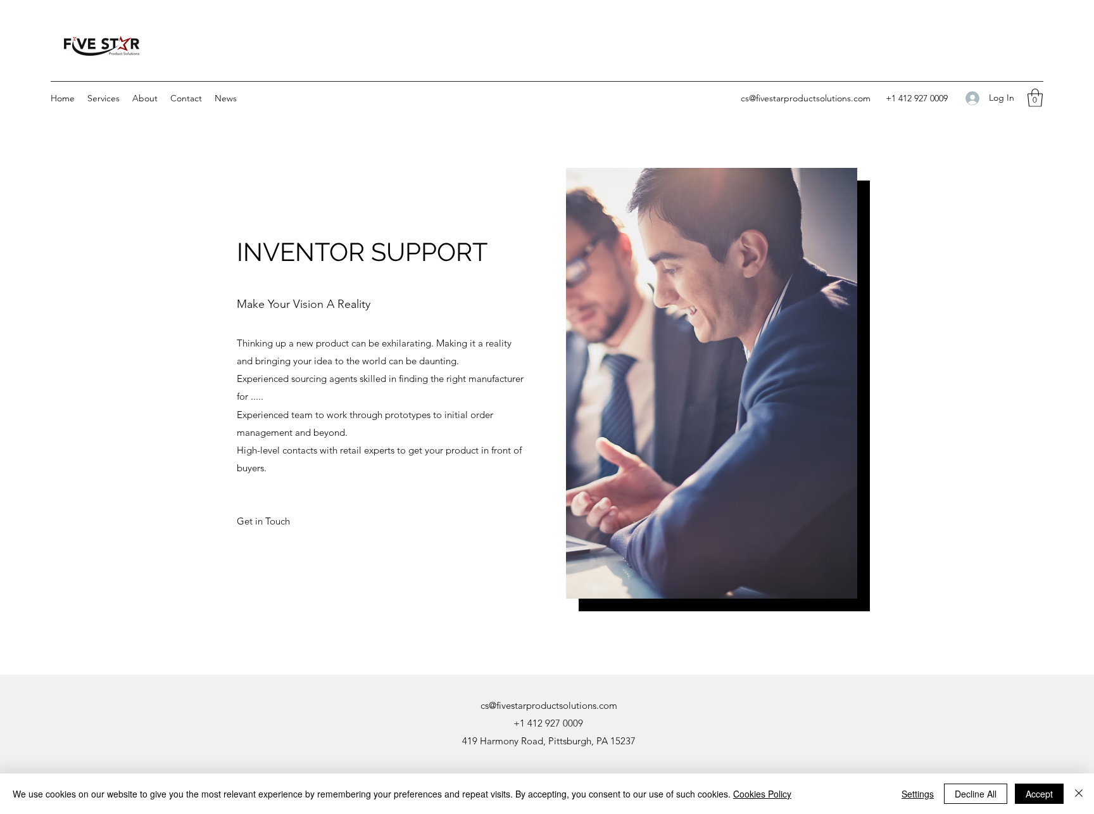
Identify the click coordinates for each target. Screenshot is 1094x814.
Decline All (976, 793)
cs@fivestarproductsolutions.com (806, 98)
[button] (103, 98)
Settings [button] (918, 793)
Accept (1039, 793)
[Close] (1078, 794)
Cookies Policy (762, 793)
